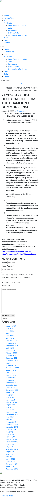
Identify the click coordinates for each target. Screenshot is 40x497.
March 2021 (10, 400)
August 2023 (11, 370)
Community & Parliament (17, 35)
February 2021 (11, 402)
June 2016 (10, 434)
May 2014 (9, 454)
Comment (6, 286)
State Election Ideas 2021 (18, 25)
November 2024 (12, 360)
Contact (7, 43)
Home (6, 16)
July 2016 (9, 432)
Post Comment (8, 315)
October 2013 (11, 461)
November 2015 (12, 442)
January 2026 (11, 343)
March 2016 (10, 437)
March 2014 (10, 459)
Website (5, 282)
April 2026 (10, 336)
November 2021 (12, 385)
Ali (15, 111)
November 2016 (12, 427)
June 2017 (10, 417)
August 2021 (10, 392)
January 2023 (11, 378)
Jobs (10, 28)
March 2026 (10, 338)
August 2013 (10, 466)
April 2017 (9, 420)
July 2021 (9, 395)
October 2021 (11, 388)
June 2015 (10, 444)
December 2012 (12, 469)
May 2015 (9, 447)
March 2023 (10, 373)
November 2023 (12, 365)
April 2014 (10, 457)
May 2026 (10, 333)
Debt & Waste (13, 33)
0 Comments (22, 111)
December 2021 (12, 383)
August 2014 (10, 452)
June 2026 (10, 331)
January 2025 (11, 355)
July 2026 (9, 328)
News (6, 38)
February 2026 (11, 341)
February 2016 (11, 439)
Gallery (7, 40)
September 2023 (12, 368)
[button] (20, 47)
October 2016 (11, 429)
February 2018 (11, 412)
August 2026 (11, 326)
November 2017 (12, 415)
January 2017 (11, 422)
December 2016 (12, 424)
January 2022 (11, 380)
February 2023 (11, 375)
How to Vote (9, 18)
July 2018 (9, 407)
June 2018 (10, 410)
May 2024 (10, 363)
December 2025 (12, 346)
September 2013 (12, 464)
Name (4, 263)
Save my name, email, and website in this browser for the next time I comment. (17, 276)
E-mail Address (8, 266)
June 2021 (10, 397)
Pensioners (12, 30)
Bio (5, 21)
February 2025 (11, 353)
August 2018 (10, 405)
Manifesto (8, 23)
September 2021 (12, 390)
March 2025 (10, 351)
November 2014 (12, 449)
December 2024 (12, 358)
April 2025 (10, 348)
